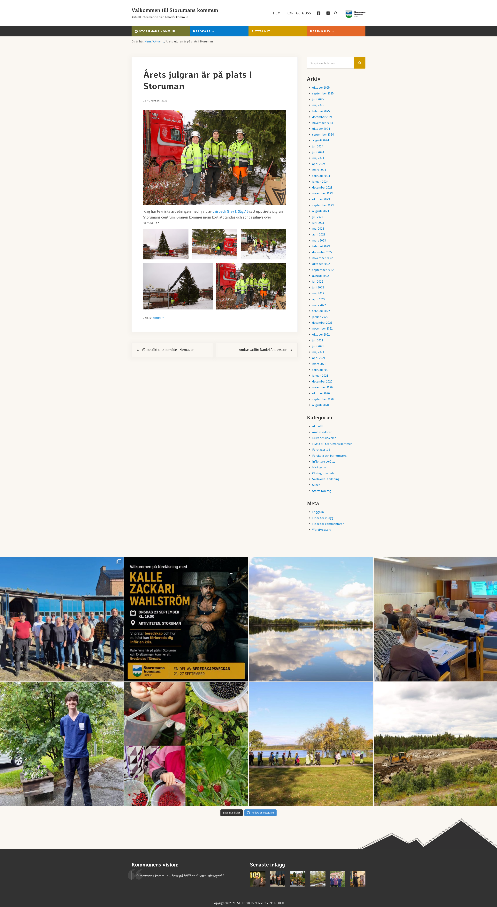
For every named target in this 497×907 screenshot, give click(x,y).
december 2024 (322, 117)
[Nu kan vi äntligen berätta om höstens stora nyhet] (186, 619)
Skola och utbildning (326, 479)
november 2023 (322, 193)
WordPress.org (322, 530)
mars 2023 (319, 240)
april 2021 (318, 358)
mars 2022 (319, 305)
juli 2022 (317, 281)
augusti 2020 (320, 405)
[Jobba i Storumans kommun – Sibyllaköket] (357, 879)
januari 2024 (320, 181)
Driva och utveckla (324, 438)
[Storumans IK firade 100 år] (257, 879)
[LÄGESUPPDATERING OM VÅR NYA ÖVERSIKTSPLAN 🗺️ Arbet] (311, 619)
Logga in (318, 512)
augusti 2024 (320, 140)
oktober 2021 (321, 334)
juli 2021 (317, 340)
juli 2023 (317, 217)
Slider (316, 485)
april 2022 (318, 299)
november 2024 (322, 123)
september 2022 (323, 270)
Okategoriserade (323, 473)
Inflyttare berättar (324, 461)
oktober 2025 (321, 87)
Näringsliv (319, 467)
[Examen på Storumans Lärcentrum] (278, 879)
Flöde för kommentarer (328, 524)
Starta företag (321, 491)
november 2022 (322, 258)
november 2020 (322, 387)
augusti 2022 (320, 276)
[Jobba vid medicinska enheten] (338, 879)
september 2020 (323, 399)
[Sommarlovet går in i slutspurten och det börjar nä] (311, 744)
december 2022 (322, 252)
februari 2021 (321, 370)
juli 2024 (317, 146)
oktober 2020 (321, 393)
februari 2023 (321, 246)
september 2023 (323, 205)
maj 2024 (318, 158)
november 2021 (322, 328)
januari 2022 (320, 317)
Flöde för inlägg (322, 518)
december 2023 (322, 187)
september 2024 (323, 134)
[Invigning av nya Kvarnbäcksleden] (317, 879)
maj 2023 (318, 228)
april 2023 (318, 234)
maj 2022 (318, 293)
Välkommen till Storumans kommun (175, 10)
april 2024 (318, 164)
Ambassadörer (322, 432)
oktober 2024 (321, 128)
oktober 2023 (321, 199)
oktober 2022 (321, 264)
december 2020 (322, 381)
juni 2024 (318, 152)
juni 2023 (318, 223)
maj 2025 (318, 105)
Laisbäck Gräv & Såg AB (230, 211)
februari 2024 (321, 176)
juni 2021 (318, 346)
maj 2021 (318, 352)
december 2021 (322, 322)
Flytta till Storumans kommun (332, 444)
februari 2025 (321, 111)
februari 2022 (321, 311)
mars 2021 (319, 364)
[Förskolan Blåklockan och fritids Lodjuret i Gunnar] (186, 744)
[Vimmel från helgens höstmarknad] (297, 879)
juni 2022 (318, 287)
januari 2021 (320, 375)
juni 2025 (318, 99)
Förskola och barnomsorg (329, 455)
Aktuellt (158, 318)
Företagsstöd (321, 449)
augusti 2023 (320, 211)
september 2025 (323, 93)
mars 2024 (319, 170)
